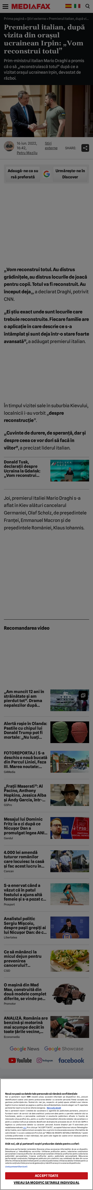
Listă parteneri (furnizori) (16, 1167)
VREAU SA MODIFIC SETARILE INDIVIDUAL (46, 1183)
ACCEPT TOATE (46, 1176)
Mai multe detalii (54, 1108)
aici (24, 1127)
